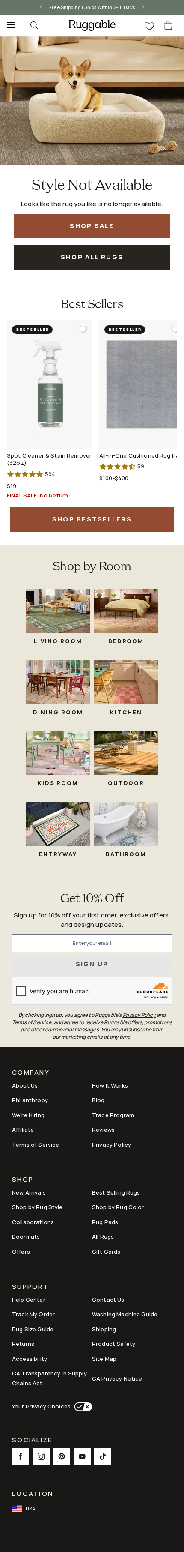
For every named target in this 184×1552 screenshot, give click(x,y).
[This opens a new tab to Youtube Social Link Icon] (82, 1456)
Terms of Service (35, 1144)
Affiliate (23, 1129)
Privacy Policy (111, 1144)
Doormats (26, 1236)
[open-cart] (168, 25)
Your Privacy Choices (41, 1406)
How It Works (110, 1085)
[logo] (92, 25)
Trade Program (113, 1115)
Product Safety (113, 1344)
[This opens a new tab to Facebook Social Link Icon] (20, 1456)
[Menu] (8, 25)
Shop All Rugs (92, 256)
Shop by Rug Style (37, 1207)
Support (30, 1287)
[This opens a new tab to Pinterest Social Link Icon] (61, 1456)
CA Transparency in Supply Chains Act (49, 1378)
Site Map (104, 1359)
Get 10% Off (92, 899)
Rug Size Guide (32, 1329)
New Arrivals (29, 1192)
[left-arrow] (41, 7)
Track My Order (33, 1314)
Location (32, 1493)
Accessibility (29, 1359)
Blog (98, 1100)
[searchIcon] (34, 25)
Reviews (103, 1129)
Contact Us (108, 1299)
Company (31, 1073)
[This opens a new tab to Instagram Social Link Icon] (41, 1456)
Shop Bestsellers (92, 519)
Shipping (104, 1329)
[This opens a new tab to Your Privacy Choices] (81, 1406)
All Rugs (103, 1236)
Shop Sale (92, 225)
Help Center (28, 1299)
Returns (23, 1344)
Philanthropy (30, 1100)
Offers (21, 1251)
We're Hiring (28, 1115)
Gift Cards (106, 1251)
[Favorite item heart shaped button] (83, 329)
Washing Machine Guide (124, 1314)
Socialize (32, 1440)
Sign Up (92, 963)
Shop (22, 1180)
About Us (25, 1085)
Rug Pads (105, 1222)
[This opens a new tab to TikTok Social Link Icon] (102, 1456)
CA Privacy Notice (117, 1378)
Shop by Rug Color (118, 1207)
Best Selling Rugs (116, 1192)
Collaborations (33, 1222)
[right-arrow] (142, 7)
